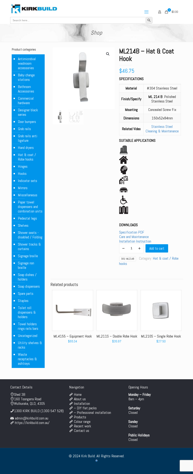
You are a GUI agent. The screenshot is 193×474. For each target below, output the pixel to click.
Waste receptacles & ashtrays (27, 359)
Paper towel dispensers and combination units (30, 207)
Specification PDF (131, 232)
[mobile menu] (146, 12)
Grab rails (24, 128)
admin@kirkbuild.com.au (31, 418)
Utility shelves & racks (30, 345)
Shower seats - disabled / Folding (30, 235)
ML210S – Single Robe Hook (161, 336)
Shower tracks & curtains (29, 246)
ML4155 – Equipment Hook (73, 336)
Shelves (23, 225)
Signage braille (28, 255)
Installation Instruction (135, 241)
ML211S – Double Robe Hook (116, 336)
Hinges (23, 166)
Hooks (22, 173)
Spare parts (25, 293)
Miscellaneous (27, 195)
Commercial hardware (26, 100)
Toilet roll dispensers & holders (27, 312)
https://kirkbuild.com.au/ (32, 422)
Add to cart (156, 248)
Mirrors (23, 187)
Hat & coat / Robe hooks (27, 157)
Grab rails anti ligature (27, 138)
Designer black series (28, 112)
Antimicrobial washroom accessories (27, 63)
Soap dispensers (29, 286)
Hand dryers (26, 147)
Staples (23, 300)
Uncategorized (27, 335)
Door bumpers (27, 121)
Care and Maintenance (134, 236)
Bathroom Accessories (26, 89)
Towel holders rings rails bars (28, 326)
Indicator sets (27, 180)
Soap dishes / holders (27, 277)
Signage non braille (26, 265)
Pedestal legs (27, 218)
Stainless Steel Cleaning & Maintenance (162, 128)
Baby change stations (26, 77)
